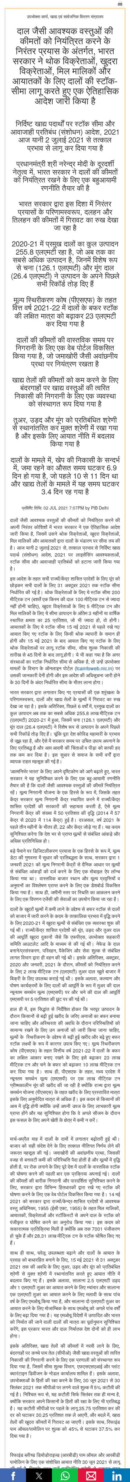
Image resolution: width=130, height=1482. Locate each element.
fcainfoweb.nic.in (94, 668)
